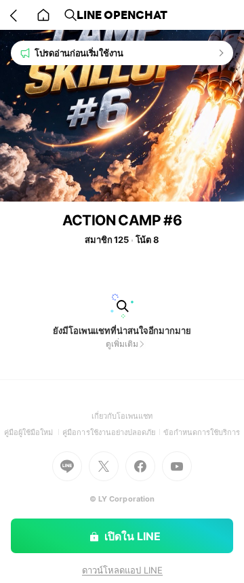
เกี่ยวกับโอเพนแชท (122, 416)
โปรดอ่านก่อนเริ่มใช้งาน (79, 53)
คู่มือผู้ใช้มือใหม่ (33, 432)
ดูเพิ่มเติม (122, 344)
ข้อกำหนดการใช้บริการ (202, 432)
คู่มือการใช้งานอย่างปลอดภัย (112, 432)
